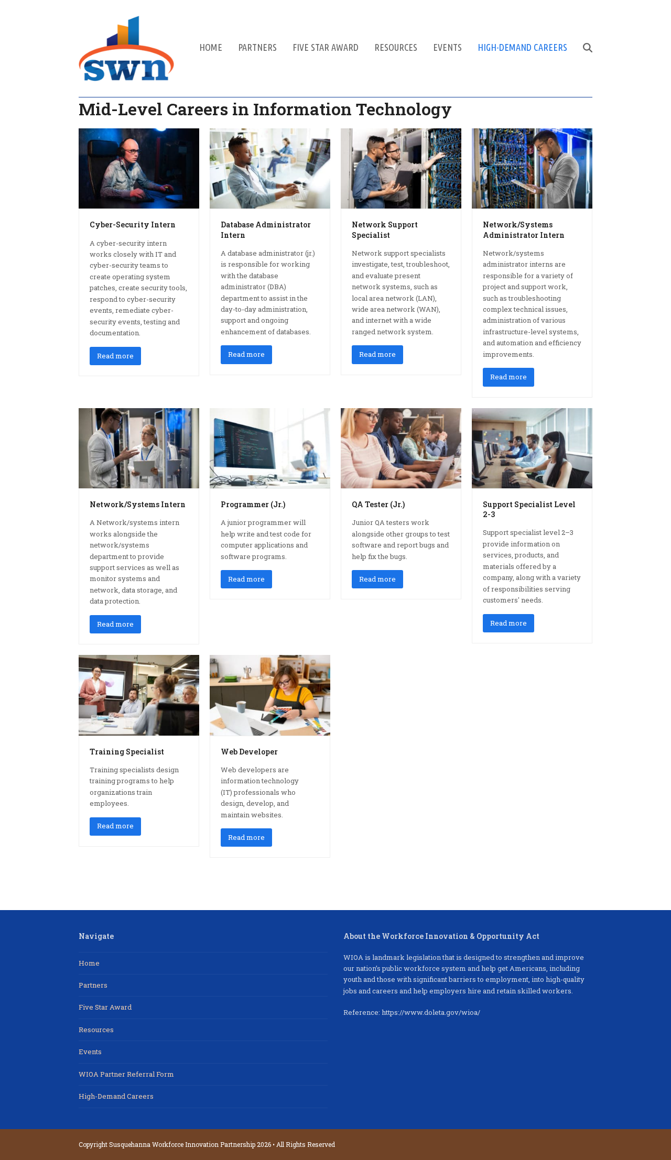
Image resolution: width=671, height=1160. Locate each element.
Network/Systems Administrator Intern (524, 229)
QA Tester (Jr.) (378, 504)
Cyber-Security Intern (133, 224)
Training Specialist (127, 752)
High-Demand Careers (116, 1096)
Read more (115, 355)
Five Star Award (105, 1007)
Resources (96, 1029)
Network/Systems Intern (138, 504)
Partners (93, 985)
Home (89, 963)
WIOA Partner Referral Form (126, 1074)
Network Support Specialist (385, 229)
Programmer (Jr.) (253, 504)
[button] (587, 48)
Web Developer (249, 752)
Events (90, 1051)
